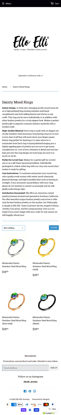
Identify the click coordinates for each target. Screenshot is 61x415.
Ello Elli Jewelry (23, 399)
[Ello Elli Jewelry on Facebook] (25, 391)
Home (4, 87)
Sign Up (54, 368)
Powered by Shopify (41, 399)
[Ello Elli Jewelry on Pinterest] (29, 391)
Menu (8, 3)
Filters (54, 227)
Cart (56, 3)
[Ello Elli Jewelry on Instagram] (34, 391)
